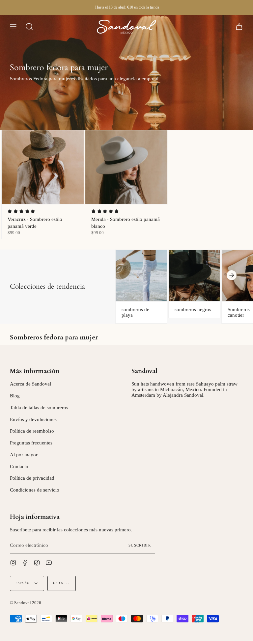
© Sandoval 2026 (25, 602)
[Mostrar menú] (13, 27)
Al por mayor (24, 454)
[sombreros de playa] (141, 276)
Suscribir (139, 545)
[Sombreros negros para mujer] (194, 276)
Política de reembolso (32, 431)
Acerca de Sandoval (30, 384)
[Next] (232, 275)
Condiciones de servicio (34, 490)
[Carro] (239, 27)
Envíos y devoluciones (33, 419)
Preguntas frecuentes (31, 442)
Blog (15, 395)
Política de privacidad (32, 478)
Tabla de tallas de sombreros (39, 407)
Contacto (19, 466)
